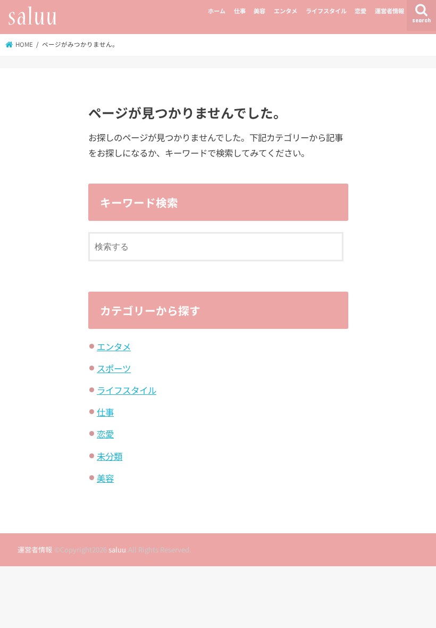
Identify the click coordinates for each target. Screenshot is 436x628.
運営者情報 (389, 10)
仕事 (240, 10)
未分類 (109, 456)
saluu (117, 549)
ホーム (216, 10)
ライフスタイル (326, 10)
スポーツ (114, 368)
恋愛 (360, 10)
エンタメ (285, 10)
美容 (259, 10)
